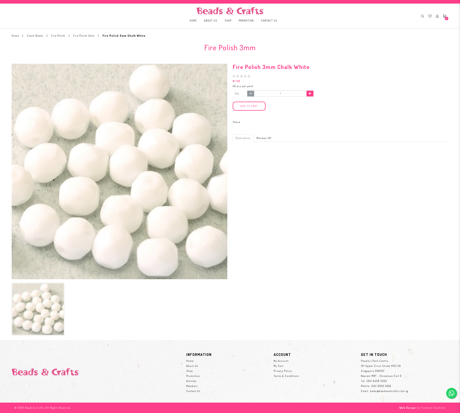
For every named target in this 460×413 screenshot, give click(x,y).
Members (192, 386)
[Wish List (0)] (430, 16)
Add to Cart (249, 106)
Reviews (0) (264, 138)
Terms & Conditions (286, 375)
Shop (189, 370)
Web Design (407, 407)
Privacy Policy (283, 370)
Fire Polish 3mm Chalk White (124, 35)
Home (15, 35)
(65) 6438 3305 (377, 380)
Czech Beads (35, 35)
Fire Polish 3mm (84, 35)
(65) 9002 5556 (381, 386)
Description (243, 138)
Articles (191, 380)
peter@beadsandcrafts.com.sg (389, 391)
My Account (281, 360)
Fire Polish (58, 35)
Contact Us (193, 391)
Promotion (193, 375)
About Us (192, 365)
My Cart (279, 365)
